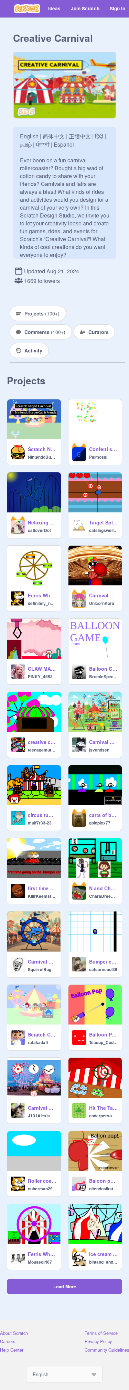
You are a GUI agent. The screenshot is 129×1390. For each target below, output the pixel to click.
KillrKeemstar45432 (42, 896)
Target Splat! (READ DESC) (103, 522)
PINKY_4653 (40, 676)
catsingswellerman (103, 530)
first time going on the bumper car (42, 888)
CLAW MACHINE (42, 668)
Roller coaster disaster (42, 1180)
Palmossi (98, 457)
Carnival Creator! (42, 961)
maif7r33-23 (40, 823)
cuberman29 (40, 1189)
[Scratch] (27, 8)
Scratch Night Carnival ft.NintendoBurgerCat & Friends (42, 449)
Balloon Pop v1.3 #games (103, 1034)
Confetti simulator (103, 449)
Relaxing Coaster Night (42, 522)
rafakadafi (38, 1042)
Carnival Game (42, 1107)
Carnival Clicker (103, 742)
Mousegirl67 (40, 1262)
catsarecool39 (103, 969)
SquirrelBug (39, 969)
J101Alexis (39, 1116)
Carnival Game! (103, 595)
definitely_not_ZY (42, 603)
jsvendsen (99, 750)
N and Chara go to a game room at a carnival (103, 888)
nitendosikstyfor (103, 1189)
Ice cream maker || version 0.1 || (103, 1254)
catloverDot (39, 530)
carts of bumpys (103, 814)
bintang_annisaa (103, 1262)
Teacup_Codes (103, 1042)
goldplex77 (99, 823)
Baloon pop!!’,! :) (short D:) (103, 1180)
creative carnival (42, 742)
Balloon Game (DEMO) (103, 668)
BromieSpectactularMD (103, 676)
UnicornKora (101, 603)
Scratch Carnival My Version (42, 1034)
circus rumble (42, 814)
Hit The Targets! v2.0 (103, 1107)
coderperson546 (103, 1116)
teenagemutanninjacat (42, 750)
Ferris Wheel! (42, 1254)
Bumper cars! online (103, 961)
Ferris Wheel (42, 595)
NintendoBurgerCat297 (42, 457)
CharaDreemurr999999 (103, 896)
